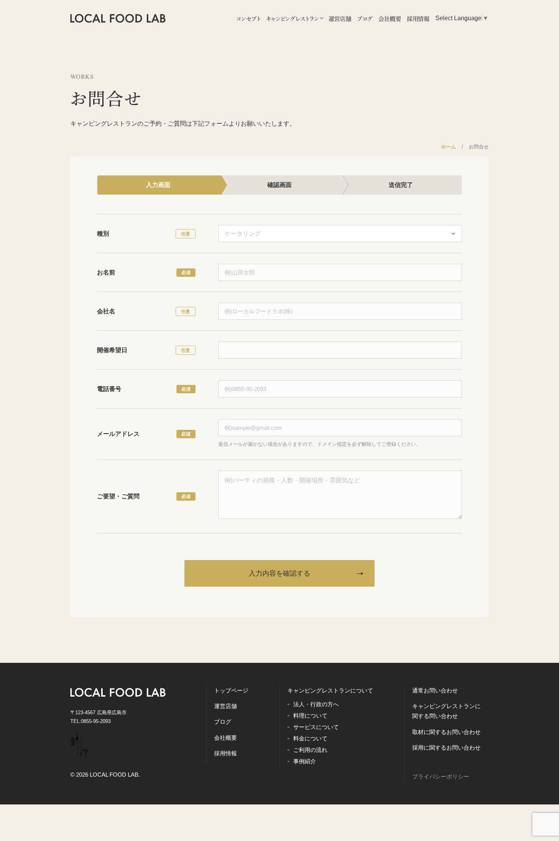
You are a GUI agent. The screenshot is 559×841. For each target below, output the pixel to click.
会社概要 (225, 737)
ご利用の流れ (310, 750)
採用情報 (225, 753)
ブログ (222, 721)
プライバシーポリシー (440, 776)
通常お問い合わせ (435, 690)
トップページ (231, 690)
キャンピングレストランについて (330, 690)
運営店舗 (225, 706)
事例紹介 (304, 761)
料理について (310, 715)
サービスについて (316, 727)
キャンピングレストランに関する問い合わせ (446, 711)
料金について (310, 738)
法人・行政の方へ (316, 704)
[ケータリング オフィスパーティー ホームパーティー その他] (340, 233)
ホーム (448, 147)
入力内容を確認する (279, 573)
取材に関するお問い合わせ (446, 732)
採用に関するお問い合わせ (446, 747)
